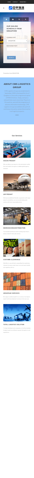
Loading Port (11, 37)
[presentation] (6, 19)
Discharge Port (12, 46)
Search (11, 57)
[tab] (6, 19)
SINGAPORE (23, 2)
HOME (9, 2)
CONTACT (15, 2)
